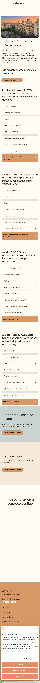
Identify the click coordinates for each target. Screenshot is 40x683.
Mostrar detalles (28, 659)
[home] (18, 3)
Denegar (20, 676)
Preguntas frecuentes (12, 80)
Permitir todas (20, 664)
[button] (27, 3)
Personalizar (19, 670)
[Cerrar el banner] (37, 628)
